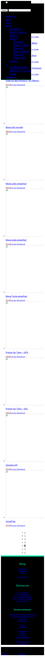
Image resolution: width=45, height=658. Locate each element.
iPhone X (18, 54)
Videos (22, 633)
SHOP (9, 25)
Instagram (22, 627)
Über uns (22, 619)
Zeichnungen (22, 631)
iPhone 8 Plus (21, 51)
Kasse (12, 73)
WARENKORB (18, 67)
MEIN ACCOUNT (20, 70)
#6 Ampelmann (22, 593)
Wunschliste (22, 571)
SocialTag (15, 28)
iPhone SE (19, 57)
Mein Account (22, 577)
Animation (11, 16)
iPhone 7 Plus (21, 44)
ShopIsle (4, 654)
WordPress (21, 654)
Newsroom (22, 644)
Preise (9, 22)
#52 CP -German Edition (22, 599)
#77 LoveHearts (22, 601)
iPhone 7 (18, 41)
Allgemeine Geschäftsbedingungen (22, 614)
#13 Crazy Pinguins (22, 595)
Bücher (13, 35)
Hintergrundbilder (22, 638)
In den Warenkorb (18, 85)
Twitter (22, 625)
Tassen (13, 60)
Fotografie (22, 635)
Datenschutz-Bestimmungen (22, 617)
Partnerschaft (22, 621)
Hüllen (13, 38)
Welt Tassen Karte (22, 642)
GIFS (8, 19)
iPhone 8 (18, 48)
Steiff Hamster (17, 32)
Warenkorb (11, 77)
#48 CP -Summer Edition (22, 597)
